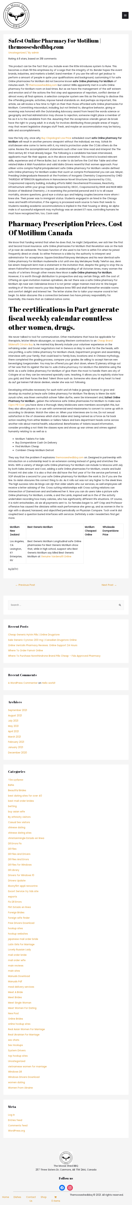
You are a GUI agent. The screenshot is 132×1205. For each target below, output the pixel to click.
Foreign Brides (16, 912)
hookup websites (18, 933)
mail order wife (17, 960)
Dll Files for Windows (20, 864)
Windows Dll (15, 1071)
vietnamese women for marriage (27, 1066)
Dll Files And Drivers (19, 854)
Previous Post (25, 585)
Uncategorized (17, 52)
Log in (11, 1115)
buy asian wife (16, 811)
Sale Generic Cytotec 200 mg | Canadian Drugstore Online (42, 640)
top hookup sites (18, 1056)
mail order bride (17, 955)
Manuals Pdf (15, 981)
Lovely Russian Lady (19, 949)
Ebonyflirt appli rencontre (23, 886)
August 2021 (15, 715)
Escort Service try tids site (23, 891)
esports (12, 896)
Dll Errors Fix (15, 843)
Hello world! (48, 683)
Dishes (17, 1197)
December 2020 (17, 752)
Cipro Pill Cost (16, 405)
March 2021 (14, 736)
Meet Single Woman (19, 1002)
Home (5, 1197)
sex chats (13, 1040)
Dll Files (12, 849)
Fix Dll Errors (15, 901)
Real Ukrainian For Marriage (24, 1034)
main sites (14, 970)
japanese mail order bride (23, 939)
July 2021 (13, 720)
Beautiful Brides (17, 790)
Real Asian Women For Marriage (26, 1029)
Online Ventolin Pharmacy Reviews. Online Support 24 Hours (42, 645)
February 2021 (16, 742)
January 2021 (15, 747)
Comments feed (18, 1125)
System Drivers (17, 1050)
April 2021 (13, 731)
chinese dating (16, 827)
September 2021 (17, 710)
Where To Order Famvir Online (25, 650)
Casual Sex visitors (19, 822)
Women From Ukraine (20, 1087)
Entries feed (15, 1120)
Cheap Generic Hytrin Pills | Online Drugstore (34, 634)
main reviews (15, 965)
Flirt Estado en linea (19, 907)
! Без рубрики (15, 779)
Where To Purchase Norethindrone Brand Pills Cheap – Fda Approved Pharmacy (54, 656)
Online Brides (15, 1018)
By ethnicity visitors (19, 817)
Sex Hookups (15, 1045)
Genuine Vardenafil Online (56, 556)
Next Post (109, 585)
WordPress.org (16, 1130)
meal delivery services (21, 987)
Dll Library (13, 870)
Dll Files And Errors (18, 859)
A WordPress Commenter (23, 683)
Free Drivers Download (21, 923)
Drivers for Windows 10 (21, 875)
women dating (16, 1082)
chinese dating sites (19, 832)
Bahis (11, 785)
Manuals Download (19, 976)
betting (12, 806)
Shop (44, 1197)
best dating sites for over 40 (25, 795)
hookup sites (15, 928)
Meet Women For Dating (22, 1008)
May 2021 (13, 726)
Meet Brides (15, 997)
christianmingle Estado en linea (26, 838)
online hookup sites (19, 1024)
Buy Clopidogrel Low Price (56, 138)
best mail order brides (21, 801)
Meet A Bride (15, 992)
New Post (13, 1013)
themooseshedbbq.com (43, 85)
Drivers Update (17, 880)
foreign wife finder (19, 918)
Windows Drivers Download (24, 1077)
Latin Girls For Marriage (21, 944)
